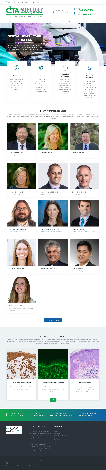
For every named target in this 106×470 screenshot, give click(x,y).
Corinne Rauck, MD (15, 306)
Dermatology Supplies (60, 436)
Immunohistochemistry (21, 383)
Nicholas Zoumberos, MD (17, 229)
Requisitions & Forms (73, 21)
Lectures (44, 21)
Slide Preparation (84, 383)
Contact (85, 21)
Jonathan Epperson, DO (80, 229)
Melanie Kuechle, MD (16, 192)
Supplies (61, 21)
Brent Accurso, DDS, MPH (49, 192)
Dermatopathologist (15, 155)
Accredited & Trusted (65, 75)
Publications (34, 21)
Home (9, 21)
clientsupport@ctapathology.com (65, 415)
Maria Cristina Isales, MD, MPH (50, 229)
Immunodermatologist (16, 194)
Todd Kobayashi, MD (79, 153)
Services (52, 21)
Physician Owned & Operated (89, 76)
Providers (25, 21)
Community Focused (40, 75)
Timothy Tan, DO (77, 268)
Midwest (24, 155)
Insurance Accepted (17, 75)
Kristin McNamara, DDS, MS (18, 268)
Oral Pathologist (45, 194)
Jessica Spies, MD (46, 153)
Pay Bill (93, 21)
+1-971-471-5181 (84, 14)
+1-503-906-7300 (39, 415)
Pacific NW (12, 157)
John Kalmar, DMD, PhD (49, 268)
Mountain (30, 155)
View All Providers (53, 320)
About (17, 21)
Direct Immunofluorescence (53, 383)
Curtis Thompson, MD (16, 153)
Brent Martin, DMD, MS (79, 192)
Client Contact (58, 440)
